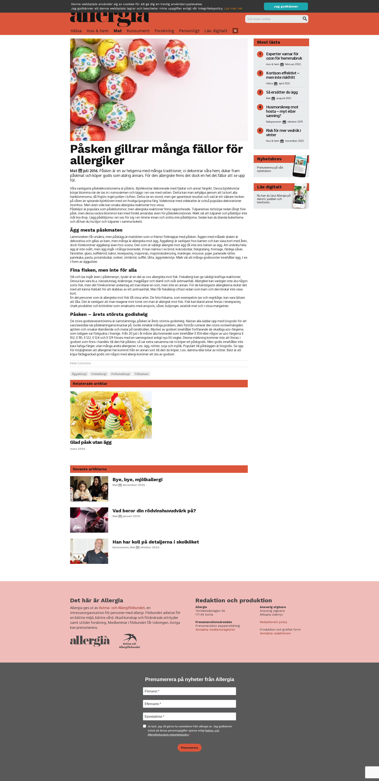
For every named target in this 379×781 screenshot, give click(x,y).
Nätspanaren (273, 121)
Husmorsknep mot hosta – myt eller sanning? (282, 111)
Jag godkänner (286, 6)
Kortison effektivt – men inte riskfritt (282, 75)
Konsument (138, 30)
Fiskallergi (98, 373)
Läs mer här (233, 8)
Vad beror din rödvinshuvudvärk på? (154, 510)
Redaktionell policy (273, 622)
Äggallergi (79, 373)
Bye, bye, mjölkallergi (138, 479)
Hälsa (76, 30)
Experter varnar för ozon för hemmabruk (284, 56)
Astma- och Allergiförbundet (122, 607)
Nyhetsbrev (269, 158)
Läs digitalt (216, 30)
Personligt (189, 30)
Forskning (164, 30)
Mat (118, 30)
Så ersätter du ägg (282, 92)
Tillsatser (141, 373)
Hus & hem (98, 30)
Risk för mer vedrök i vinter (283, 132)
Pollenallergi (120, 373)
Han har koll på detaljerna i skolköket (156, 542)
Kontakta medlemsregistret (215, 629)
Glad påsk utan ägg (91, 442)
